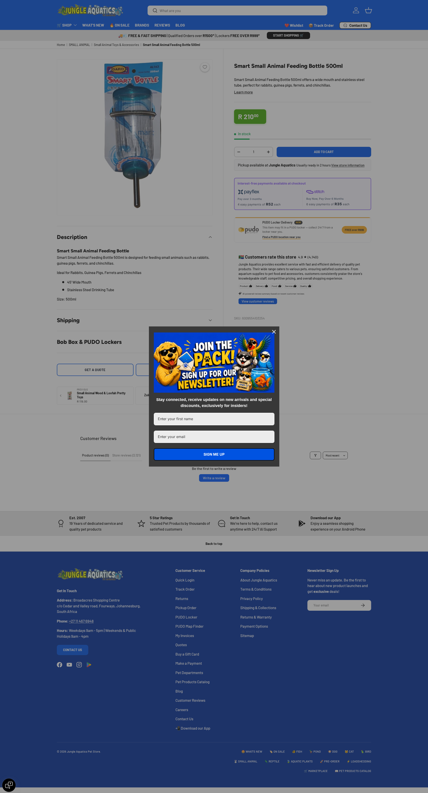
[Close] (274, 331)
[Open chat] (9, 785)
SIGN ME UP (214, 454)
